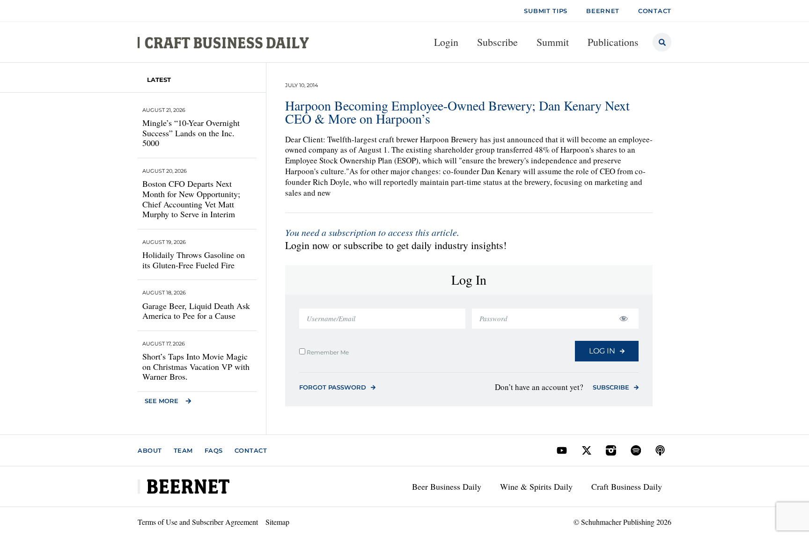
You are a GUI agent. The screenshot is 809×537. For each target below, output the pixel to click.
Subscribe (497, 42)
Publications (613, 42)
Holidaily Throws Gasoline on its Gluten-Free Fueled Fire (193, 260)
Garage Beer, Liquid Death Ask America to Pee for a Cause (196, 311)
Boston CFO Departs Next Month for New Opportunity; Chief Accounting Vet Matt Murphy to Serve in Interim (191, 199)
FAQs (214, 450)
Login (446, 42)
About (150, 450)
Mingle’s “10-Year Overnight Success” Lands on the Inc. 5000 (191, 132)
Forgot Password (332, 387)
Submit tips (545, 11)
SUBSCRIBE (611, 387)
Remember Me (327, 352)
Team (183, 450)
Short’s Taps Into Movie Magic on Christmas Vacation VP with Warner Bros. (196, 366)
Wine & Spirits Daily (536, 486)
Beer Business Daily (446, 486)
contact (654, 11)
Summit (553, 42)
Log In (602, 350)
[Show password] (623, 319)
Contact (251, 450)
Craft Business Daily (626, 486)
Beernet (602, 11)
